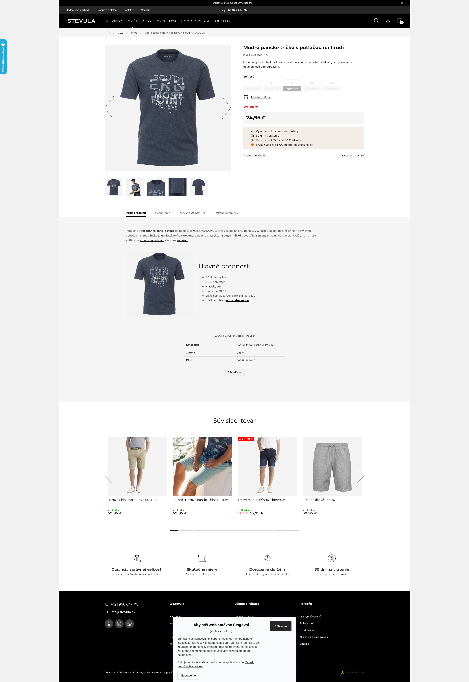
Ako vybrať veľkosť (310, 616)
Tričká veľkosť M (264, 345)
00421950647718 (129, 623)
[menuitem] (114, 21)
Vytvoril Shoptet (355, 672)
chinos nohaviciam (152, 240)
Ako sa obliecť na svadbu (314, 637)
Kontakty (129, 10)
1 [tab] (174, 530)
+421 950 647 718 (124, 604)
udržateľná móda (237, 300)
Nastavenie (188, 675)
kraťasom (182, 240)
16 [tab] (295, 530)
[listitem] (306, 131)
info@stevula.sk (122, 612)
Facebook (109, 623)
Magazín (145, 10)
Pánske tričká (245, 345)
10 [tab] (246, 530)
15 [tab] (287, 530)
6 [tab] (214, 530)
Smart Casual (307, 630)
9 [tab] (238, 530)
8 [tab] (230, 530)
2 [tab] (182, 530)
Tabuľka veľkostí (261, 97)
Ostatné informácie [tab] (227, 213)
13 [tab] (270, 530)
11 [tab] (254, 530)
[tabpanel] (137, 480)
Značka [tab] (192, 213)
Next (360, 475)
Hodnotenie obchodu (78, 10)
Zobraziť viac (234, 372)
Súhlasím (281, 626)
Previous (108, 475)
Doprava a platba (107, 10)
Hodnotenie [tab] (162, 213)
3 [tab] (190, 530)
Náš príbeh (176, 616)
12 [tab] (262, 530)
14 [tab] (278, 530)
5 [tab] (206, 530)
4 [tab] (198, 530)
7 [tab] (222, 530)
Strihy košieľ (306, 623)
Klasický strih (214, 286)
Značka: (254, 155)
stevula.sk (119, 623)
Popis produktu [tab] (136, 213)
